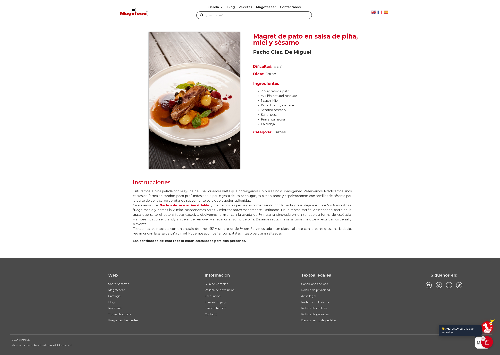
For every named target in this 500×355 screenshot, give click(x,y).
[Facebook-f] (449, 285)
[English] (374, 12)
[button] (215, 7)
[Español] (386, 12)
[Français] (380, 12)
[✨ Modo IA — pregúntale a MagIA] (487, 327)
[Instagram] (439, 285)
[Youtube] (429, 285)
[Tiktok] (459, 285)
